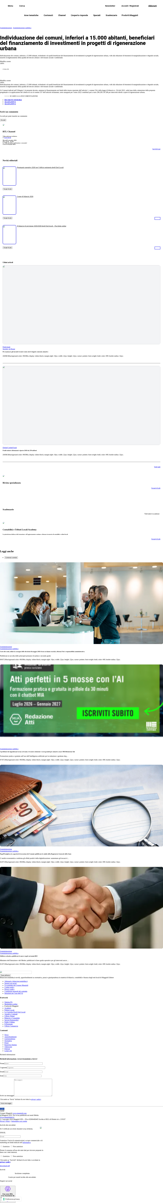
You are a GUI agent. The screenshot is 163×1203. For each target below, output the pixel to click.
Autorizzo (6, 1146)
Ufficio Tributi (9, 1016)
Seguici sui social (10, 983)
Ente (1, 1076)
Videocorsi (8, 1047)
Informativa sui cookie (19, 1121)
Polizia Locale (9, 1010)
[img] (41, 1128)
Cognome (3, 1068)
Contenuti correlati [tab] (11, 557)
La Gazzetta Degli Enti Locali (14, 1012)
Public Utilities (9, 1022)
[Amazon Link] (157, 218)
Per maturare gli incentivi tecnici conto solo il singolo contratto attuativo (25, 352)
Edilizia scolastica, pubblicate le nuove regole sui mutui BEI (18, 956)
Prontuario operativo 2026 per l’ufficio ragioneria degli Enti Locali (40, 167)
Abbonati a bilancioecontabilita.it (15, 981)
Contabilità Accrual (39, 21)
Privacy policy (9, 989)
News (6, 1035)
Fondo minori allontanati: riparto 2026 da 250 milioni (20, 450)
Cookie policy (9, 987)
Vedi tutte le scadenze (151, 514)
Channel (62, 15)
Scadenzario (111, 15)
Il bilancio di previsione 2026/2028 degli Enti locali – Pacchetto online (41, 226)
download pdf (5, 1166)
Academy (7, 1008)
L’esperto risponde (79, 15)
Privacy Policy (5, 1121)
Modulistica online (10, 1004)
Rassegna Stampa (10, 1045)
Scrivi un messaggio (7, 1096)
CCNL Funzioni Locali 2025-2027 (75, 21)
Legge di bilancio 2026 (25, 196)
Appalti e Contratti (10, 1014)
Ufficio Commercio (11, 1026)
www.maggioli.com (20, 1113)
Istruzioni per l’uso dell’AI (13, 993)
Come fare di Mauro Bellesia (132, 21)
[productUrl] (9, 185)
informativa (27, 1142)
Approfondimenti (10, 1037)
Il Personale (8, 1024)
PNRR (55, 21)
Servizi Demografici (11, 1020)
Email (2, 1072)
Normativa (8, 1041)
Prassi (6, 1043)
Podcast (7, 1049)
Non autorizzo (18, 1146)
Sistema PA (8, 1002)
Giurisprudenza (9, 1039)
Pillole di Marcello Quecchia (105, 21)
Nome (2, 1063)
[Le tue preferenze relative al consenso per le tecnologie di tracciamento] (11, 1199)
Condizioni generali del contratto (15, 991)
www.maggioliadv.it (7, 1117)
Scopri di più (7, 137)
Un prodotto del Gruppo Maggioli (16, 985)
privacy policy (36, 1099)
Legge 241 (8, 1051)
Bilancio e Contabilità (12, 1018)
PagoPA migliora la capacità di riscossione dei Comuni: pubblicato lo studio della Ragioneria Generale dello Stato (35, 854)
